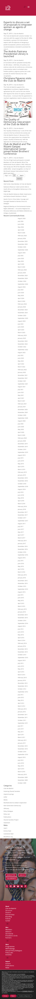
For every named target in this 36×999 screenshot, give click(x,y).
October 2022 (22, 347)
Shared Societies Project (11, 820)
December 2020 (23, 409)
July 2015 (20, 595)
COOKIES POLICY (27, 991)
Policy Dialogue (8, 811)
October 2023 (22, 315)
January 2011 (22, 743)
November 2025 (23, 244)
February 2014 (22, 643)
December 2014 (23, 615)
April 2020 (21, 432)
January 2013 (22, 680)
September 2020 (23, 418)
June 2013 (21, 666)
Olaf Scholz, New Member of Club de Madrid (17, 184)
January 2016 (22, 578)
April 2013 (21, 672)
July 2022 (20, 355)
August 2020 (21, 421)
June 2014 (21, 632)
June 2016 (21, 563)
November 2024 (23, 278)
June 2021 (21, 392)
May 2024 (21, 295)
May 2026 (21, 227)
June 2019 (21, 461)
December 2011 (23, 714)
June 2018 (21, 495)
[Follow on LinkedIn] (21, 886)
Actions (8, 964)
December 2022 (23, 341)
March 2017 (21, 538)
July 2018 (20, 492)
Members (8, 930)
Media (5, 800)
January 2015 (22, 612)
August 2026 (21, 218)
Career (7, 921)
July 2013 (20, 663)
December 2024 (23, 275)
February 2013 (22, 677)
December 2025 (23, 241)
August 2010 (21, 757)
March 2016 (21, 572)
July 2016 (20, 560)
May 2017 (21, 532)
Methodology (10, 949)
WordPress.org (8, 837)
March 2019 (21, 469)
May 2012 (21, 700)
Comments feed (8, 834)
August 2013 (21, 660)
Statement (7, 823)
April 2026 (21, 230)
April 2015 (21, 603)
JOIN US (22, 875)
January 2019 (22, 475)
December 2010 (23, 746)
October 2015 (22, 586)
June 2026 (21, 224)
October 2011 (22, 720)
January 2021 (22, 407)
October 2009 (22, 783)
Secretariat (9, 934)
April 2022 (21, 364)
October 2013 (22, 655)
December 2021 (23, 375)
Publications (7, 817)
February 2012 (22, 709)
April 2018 (21, 501)
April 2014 (21, 638)
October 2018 (22, 484)
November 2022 (23, 344)
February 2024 (22, 304)
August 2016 (21, 558)
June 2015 (21, 598)
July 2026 (20, 221)
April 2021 (21, 398)
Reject (13, 996)
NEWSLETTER (11, 875)
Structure (8, 911)
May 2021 (21, 395)
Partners (8, 938)
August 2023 (21, 321)
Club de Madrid (18, 33)
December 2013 (23, 649)
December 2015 (23, 580)
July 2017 (20, 526)
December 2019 (23, 444)
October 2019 (22, 449)
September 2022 (23, 349)
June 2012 (21, 697)
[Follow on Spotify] (14, 886)
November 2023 (23, 312)
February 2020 (22, 438)
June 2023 (21, 327)
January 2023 (22, 338)
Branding (8, 917)
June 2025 (21, 258)
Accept (5, 996)
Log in (5, 828)
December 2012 (23, 683)
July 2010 (20, 760)
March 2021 (21, 401)
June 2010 (21, 763)
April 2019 (21, 466)
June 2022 (21, 358)
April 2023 (21, 330)
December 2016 (23, 546)
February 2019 (22, 472)
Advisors (8, 932)
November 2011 (23, 717)
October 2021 (22, 381)
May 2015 (21, 600)
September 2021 (23, 384)
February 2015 (22, 609)
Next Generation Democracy (12, 805)
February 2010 (22, 774)
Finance (8, 913)
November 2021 (23, 378)
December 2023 (23, 310)
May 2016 (21, 566)
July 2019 (20, 458)
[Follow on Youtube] (18, 886)
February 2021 (22, 404)
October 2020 (22, 415)
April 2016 (21, 569)
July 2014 (20, 629)
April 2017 (21, 535)
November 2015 (23, 583)
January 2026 (22, 238)
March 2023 (21, 332)
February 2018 (22, 506)
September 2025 (23, 250)
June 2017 (21, 529)
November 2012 (23, 686)
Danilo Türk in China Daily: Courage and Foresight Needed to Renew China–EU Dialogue (16, 201)
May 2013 (21, 669)
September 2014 (23, 623)
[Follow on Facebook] (25, 886)
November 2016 (23, 549)
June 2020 (21, 427)
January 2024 (22, 307)
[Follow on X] (6, 886)
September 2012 (23, 692)
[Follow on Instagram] (10, 886)
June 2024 (21, 292)
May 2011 (21, 732)
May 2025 (21, 261)
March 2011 (21, 737)
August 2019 (21, 455)
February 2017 (22, 540)
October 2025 (22, 247)
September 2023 (23, 318)
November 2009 (23, 780)
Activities (8, 955)
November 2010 (23, 749)
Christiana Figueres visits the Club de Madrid (17, 79)
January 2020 (22, 441)
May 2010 (21, 766)
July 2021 (20, 389)
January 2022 (22, 372)
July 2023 (20, 324)
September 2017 (23, 521)
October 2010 (22, 751)
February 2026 (22, 235)
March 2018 (21, 503)
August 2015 (21, 592)
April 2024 (21, 298)
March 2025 (21, 267)
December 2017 (23, 512)
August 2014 (21, 626)
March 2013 (21, 675)
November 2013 (23, 652)
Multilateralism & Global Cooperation (15, 803)
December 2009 (23, 777)
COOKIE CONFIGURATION (8, 989)
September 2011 (23, 723)
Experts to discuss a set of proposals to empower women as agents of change (18, 26)
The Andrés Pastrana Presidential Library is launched (16, 54)
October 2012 (22, 689)
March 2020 (21, 435)
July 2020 (20, 424)
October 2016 (22, 552)
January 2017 (22, 543)
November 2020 (23, 412)
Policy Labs (9, 953)
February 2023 (22, 335)
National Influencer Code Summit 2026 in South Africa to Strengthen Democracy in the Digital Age (17, 189)
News (7, 968)
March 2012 (21, 706)
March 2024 (21, 301)
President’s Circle (11, 936)
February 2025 (22, 270)
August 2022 (21, 352)
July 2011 (20, 726)
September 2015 (23, 589)
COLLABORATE (11, 878)
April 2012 (21, 703)
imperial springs (9, 794)
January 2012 (22, 712)
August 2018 (21, 489)
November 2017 (23, 515)
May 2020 (21, 429)
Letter (5, 797)
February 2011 (22, 740)
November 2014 (23, 618)
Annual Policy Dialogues (13, 951)
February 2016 (22, 575)
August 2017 (21, 523)
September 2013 (23, 657)
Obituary (6, 808)
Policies (8, 919)
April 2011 (21, 734)
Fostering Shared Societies (12, 791)
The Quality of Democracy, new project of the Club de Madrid (17, 122)
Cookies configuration (24, 996)
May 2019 (21, 464)
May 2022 (21, 361)
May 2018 (21, 498)
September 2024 (23, 284)
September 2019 (23, 452)
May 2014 (21, 635)
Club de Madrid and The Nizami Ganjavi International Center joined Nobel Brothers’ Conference (17, 148)
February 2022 (22, 369)
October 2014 (22, 620)
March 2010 (21, 771)
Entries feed (7, 831)
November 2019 (23, 446)
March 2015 (21, 606)
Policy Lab (7, 814)
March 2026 (21, 233)
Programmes (10, 947)
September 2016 (23, 555)
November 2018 (23, 481)
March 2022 (21, 367)
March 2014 (21, 640)
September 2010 (23, 754)
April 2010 (21, 769)
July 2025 (20, 255)
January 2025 (22, 273)
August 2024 (21, 287)
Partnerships (9, 915)
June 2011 (21, 729)
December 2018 (23, 478)
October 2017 (22, 518)
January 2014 (22, 646)
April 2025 (21, 264)
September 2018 (23, 486)
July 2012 (20, 695)
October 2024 (22, 281)
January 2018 (22, 509)
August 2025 (21, 253)
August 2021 (21, 387)
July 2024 (20, 290)
